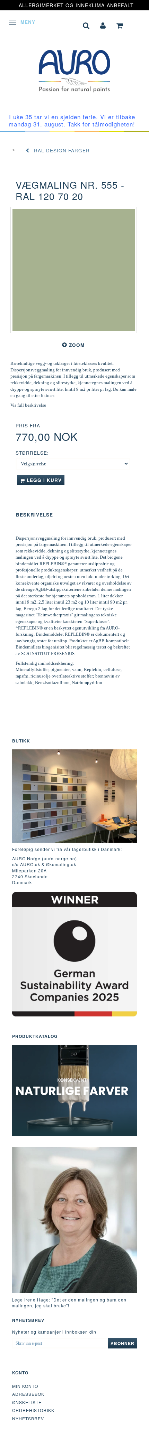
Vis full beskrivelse (28, 405)
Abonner (122, 1343)
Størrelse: (32, 452)
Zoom (77, 345)
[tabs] (86, 25)
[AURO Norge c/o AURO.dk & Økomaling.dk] (74, 66)
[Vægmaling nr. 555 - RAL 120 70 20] (73, 270)
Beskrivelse (34, 514)
